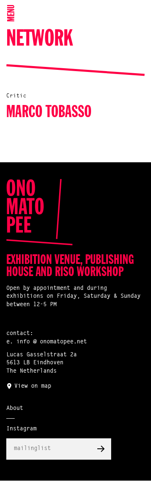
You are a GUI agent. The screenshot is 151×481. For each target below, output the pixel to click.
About (14, 409)
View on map (32, 386)
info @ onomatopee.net (51, 342)
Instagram (21, 429)
